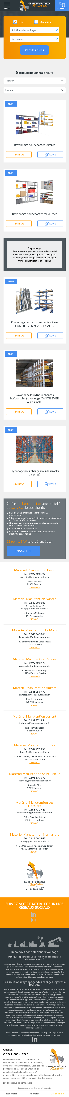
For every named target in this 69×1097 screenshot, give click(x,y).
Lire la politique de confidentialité (18, 1083)
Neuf (22, 21)
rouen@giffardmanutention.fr (34, 841)
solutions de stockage (30, 964)
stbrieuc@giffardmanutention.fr (35, 780)
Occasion (45, 21)
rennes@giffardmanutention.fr (34, 665)
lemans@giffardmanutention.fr (34, 637)
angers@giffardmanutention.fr (34, 694)
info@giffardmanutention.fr (34, 608)
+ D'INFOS (18, 154)
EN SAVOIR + (23, 551)
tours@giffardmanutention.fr (34, 752)
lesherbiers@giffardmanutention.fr (34, 812)
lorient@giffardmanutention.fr (34, 723)
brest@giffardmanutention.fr (34, 577)
